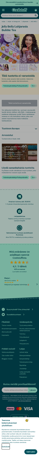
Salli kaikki (31, 452)
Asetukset (6, 446)
